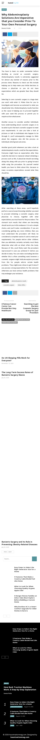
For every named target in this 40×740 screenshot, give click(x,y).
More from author (22, 319)
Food (12, 725)
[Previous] (4, 616)
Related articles (8, 319)
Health (4, 9)
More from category (9, 322)
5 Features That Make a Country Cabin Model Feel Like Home (24, 579)
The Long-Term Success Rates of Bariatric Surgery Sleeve (17, 373)
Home (12, 716)
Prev (5, 552)
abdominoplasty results (19, 281)
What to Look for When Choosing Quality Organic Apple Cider (24, 588)
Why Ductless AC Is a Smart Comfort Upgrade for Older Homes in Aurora (25, 609)
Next (10, 552)
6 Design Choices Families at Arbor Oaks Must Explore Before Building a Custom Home (25, 599)
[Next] (8, 616)
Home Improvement (16, 706)
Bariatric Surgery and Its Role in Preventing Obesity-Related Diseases (19, 543)
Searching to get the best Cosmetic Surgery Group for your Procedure (30, 308)
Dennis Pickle (6, 28)
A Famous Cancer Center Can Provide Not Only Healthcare (9, 307)
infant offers (21, 285)
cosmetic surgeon (8, 285)
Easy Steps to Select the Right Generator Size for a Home (24, 569)
